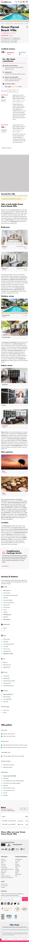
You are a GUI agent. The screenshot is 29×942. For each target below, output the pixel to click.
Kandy (16, 872)
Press (2, 874)
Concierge (3, 865)
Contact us (3, 860)
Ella (16, 876)
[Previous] (12, 19)
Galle (16, 862)
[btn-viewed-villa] (20, 2)
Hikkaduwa (17, 865)
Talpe (16, 867)
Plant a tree (4, 871)
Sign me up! (25, 899)
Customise (6, 939)
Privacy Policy (4, 885)
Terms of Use (4, 884)
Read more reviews (6, 147)
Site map (3, 864)
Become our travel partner (7, 877)
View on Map (13, 33)
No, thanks (15, 939)
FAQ (2, 862)
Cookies (3, 887)
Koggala (17, 869)
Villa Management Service (7, 869)
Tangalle (17, 871)
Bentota (17, 864)
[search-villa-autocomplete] (18, 2)
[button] (14, 205)
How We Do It (5, 566)
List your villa (4, 867)
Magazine (3, 872)
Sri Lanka (17, 860)
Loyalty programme (5, 876)
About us (3, 859)
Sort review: (4, 91)
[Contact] (16, 2)
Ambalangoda (5, 33)
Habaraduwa (18, 874)
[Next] (16, 19)
